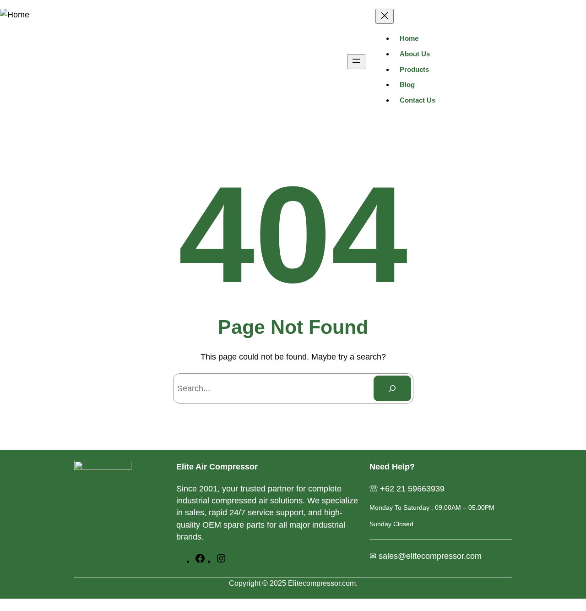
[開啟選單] (356, 61)
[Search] (392, 388)
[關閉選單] (384, 16)
